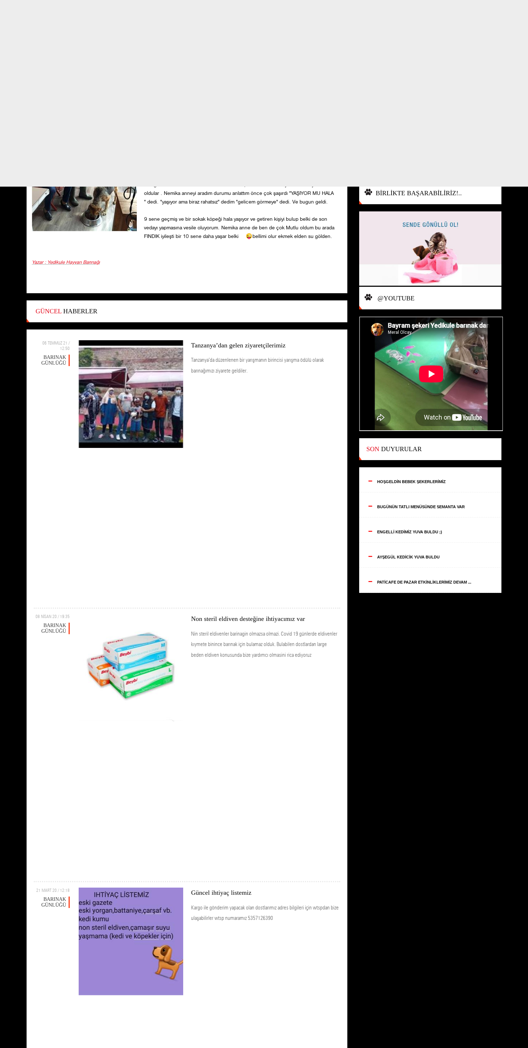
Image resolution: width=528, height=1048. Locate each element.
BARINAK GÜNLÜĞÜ (53, 360)
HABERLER (66, 311)
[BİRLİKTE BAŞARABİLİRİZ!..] (430, 249)
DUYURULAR (394, 449)
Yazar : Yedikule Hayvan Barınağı (66, 262)
